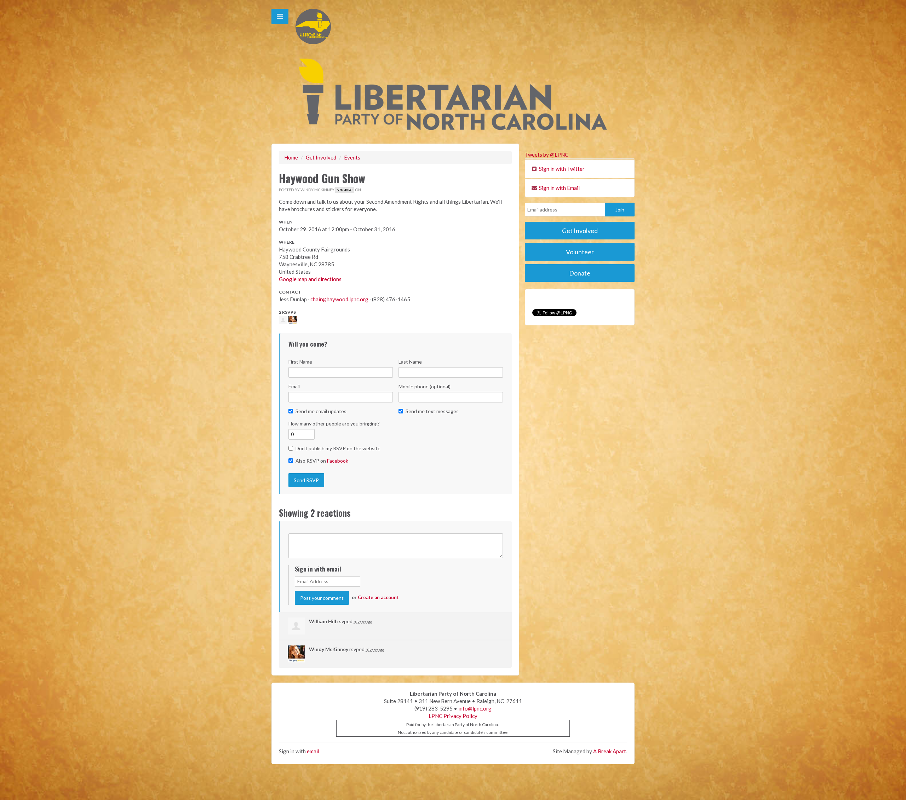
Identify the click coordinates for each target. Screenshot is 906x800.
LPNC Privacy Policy (453, 716)
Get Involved (321, 157)
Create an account (378, 597)
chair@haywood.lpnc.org (339, 299)
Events (352, 157)
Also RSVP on (322, 461)
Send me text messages (432, 411)
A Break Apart (609, 751)
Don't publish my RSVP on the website (338, 448)
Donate (579, 273)
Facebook (337, 461)
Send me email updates (321, 411)
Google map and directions (310, 279)
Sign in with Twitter (561, 169)
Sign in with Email (559, 188)
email (313, 751)
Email (294, 386)
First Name (300, 362)
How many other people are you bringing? (334, 424)
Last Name (410, 362)
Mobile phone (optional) (424, 386)
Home (291, 157)
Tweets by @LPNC (546, 154)
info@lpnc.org (475, 708)
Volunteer (580, 252)
